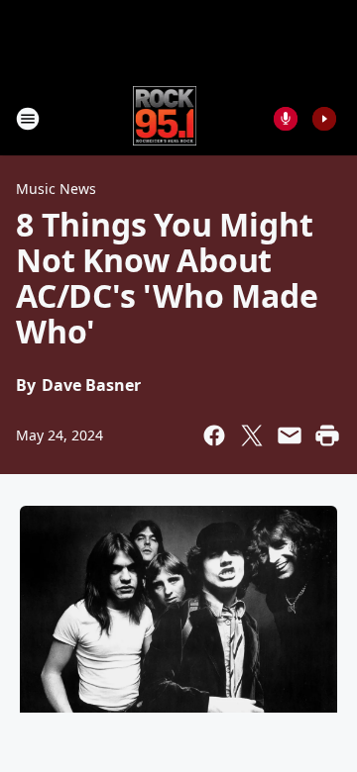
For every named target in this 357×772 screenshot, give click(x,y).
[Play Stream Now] (324, 119)
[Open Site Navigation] (28, 119)
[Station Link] (165, 118)
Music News (56, 188)
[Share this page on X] (252, 435)
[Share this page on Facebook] (214, 435)
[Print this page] (327, 435)
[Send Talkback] (286, 119)
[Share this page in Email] (289, 435)
